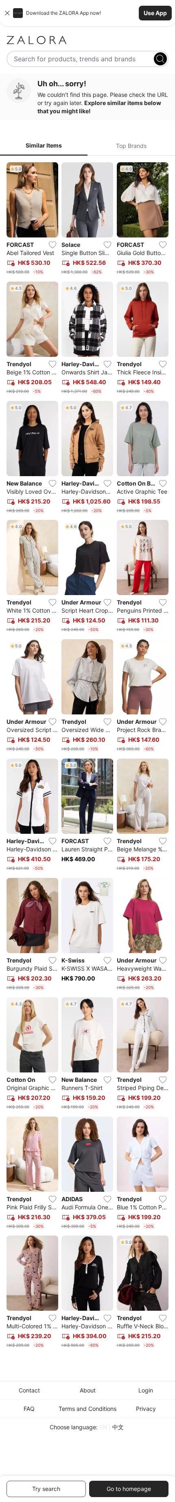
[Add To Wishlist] (52, 245)
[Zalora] (87, 40)
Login (145, 1390)
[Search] (160, 58)
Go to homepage (129, 1488)
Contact (29, 1390)
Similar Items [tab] (44, 145)
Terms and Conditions (87, 1408)
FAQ (29, 1408)
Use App (155, 12)
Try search (46, 1488)
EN (103, 1427)
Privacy (146, 1408)
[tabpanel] (87, 757)
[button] (87, 13)
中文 (118, 1427)
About (88, 1390)
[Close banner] (7, 13)
